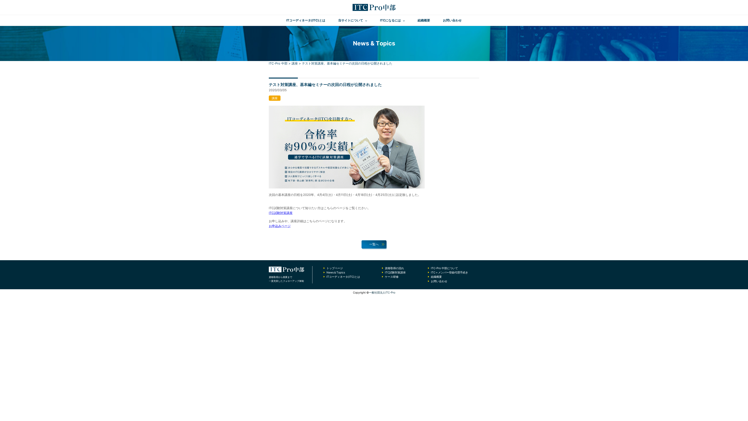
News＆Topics (335, 272)
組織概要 (424, 20)
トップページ (334, 268)
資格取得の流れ (394, 268)
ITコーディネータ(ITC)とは (305, 20)
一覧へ (374, 244)
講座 (275, 98)
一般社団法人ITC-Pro (382, 292)
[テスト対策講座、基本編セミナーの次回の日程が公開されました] (347, 190)
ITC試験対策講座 (281, 213)
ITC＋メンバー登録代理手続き (449, 272)
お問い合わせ (452, 20)
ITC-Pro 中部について (444, 268)
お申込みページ (280, 226)
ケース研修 (392, 276)
